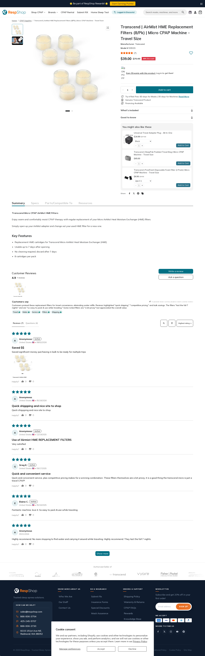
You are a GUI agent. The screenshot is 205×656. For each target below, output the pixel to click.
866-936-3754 (28, 616)
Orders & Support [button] (133, 589)
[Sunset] (65, 574)
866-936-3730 (28, 626)
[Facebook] (129, 193)
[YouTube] (177, 631)
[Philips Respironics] (184, 574)
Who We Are (65, 596)
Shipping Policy (132, 596)
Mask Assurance (99, 613)
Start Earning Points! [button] (122, 3)
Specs (35, 203)
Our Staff (63, 602)
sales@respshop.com (31, 611)
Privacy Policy (140, 641)
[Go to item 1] (20, 290)
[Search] (183, 12)
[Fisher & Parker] (157, 574)
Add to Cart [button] (183, 145)
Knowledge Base (132, 619)
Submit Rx (96, 596)
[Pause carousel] (201, 4)
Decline (132, 648)
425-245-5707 (26, 621)
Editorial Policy (159, 650)
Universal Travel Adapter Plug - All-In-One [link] (153, 133)
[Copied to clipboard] (142, 193)
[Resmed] (26, 574)
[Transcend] (105, 574)
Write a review (175, 271)
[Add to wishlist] (191, 53)
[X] (134, 193)
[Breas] (84, 574)
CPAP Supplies (26, 21)
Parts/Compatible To (58, 203)
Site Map (188, 650)
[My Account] (195, 12)
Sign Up (183, 606)
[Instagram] (170, 631)
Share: (123, 193)
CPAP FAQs (130, 607)
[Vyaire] (131, 574)
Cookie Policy (175, 650)
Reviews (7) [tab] (18, 323)
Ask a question (176, 277)
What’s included (129, 110)
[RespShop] (32, 590)
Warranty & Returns (134, 602)
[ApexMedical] (44, 574)
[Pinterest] (138, 193)
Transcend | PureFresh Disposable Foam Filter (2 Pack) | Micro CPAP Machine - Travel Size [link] (162, 171)
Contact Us (64, 607)
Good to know (128, 117)
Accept (101, 648)
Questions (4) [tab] (32, 323)
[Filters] (171, 323)
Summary (18, 203)
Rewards (128, 613)
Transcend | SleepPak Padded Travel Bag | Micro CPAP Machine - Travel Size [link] (159, 153)
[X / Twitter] (164, 631)
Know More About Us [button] (69, 589)
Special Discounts (100, 607)
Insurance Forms (99, 602)
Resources (85, 203)
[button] (127, 53)
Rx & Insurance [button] (98, 589)
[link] (128, 139)
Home (14, 21)
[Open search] (163, 323)
